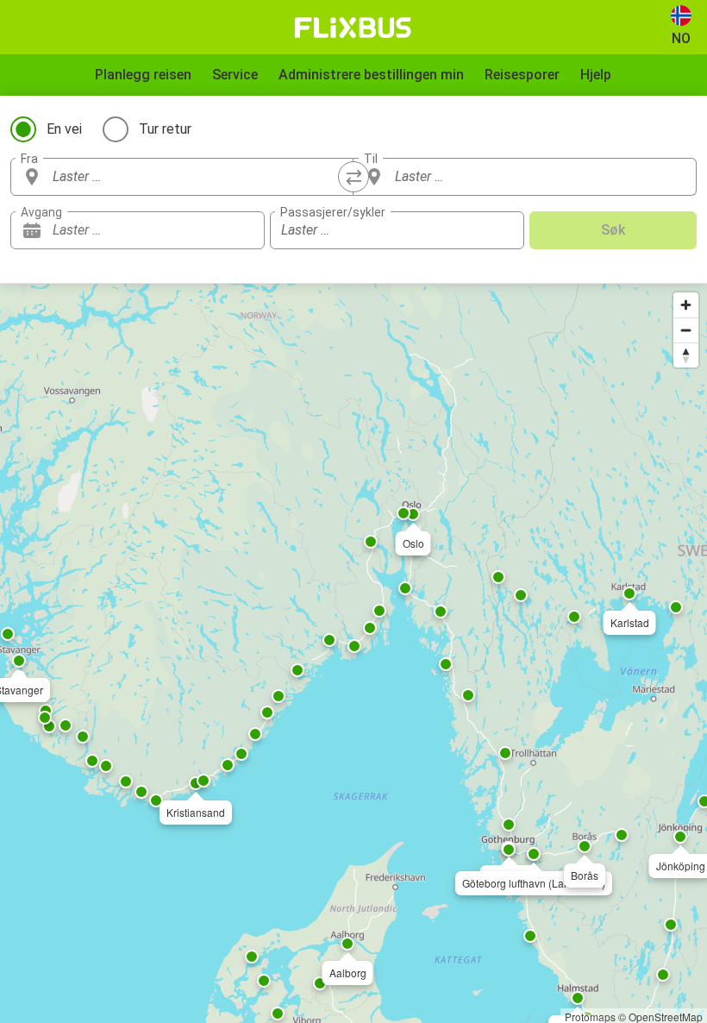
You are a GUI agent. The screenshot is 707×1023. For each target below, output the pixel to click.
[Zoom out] (685, 329)
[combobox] (197, 176)
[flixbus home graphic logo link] (353, 27)
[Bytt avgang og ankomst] (353, 176)
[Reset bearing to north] (685, 354)
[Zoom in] (685, 304)
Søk (613, 230)
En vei (64, 129)
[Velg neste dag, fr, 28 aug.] (243, 230)
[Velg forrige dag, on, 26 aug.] (217, 230)
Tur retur (165, 129)
